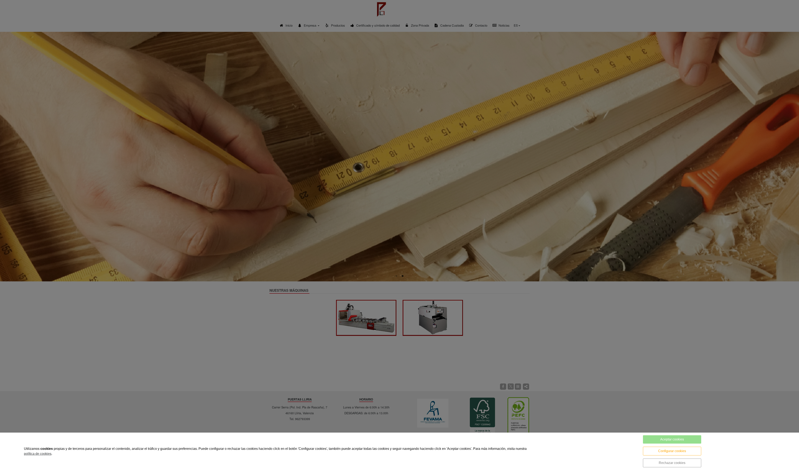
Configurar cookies (672, 451)
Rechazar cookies (672, 463)
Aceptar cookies (672, 439)
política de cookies (37, 453)
